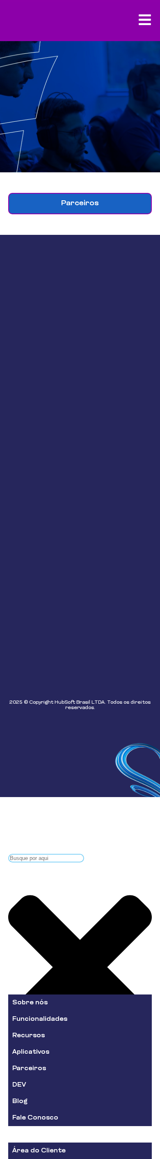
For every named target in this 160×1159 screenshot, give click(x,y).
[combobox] (46, 858)
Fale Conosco (35, 1118)
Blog (19, 1101)
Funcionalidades (39, 1019)
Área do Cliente (39, 1150)
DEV (19, 1085)
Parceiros (29, 1068)
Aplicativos (30, 1052)
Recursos (28, 1035)
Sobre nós (30, 1002)
